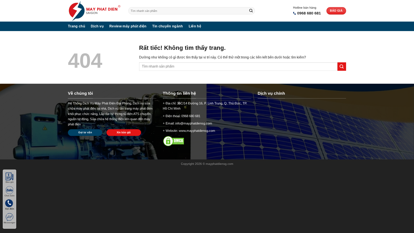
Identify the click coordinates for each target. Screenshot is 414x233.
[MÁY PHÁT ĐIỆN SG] (95, 10)
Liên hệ (195, 26)
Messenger (9, 222)
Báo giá (10, 182)
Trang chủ (76, 26)
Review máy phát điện (127, 26)
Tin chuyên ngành (167, 26)
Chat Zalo (9, 195)
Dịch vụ (97, 26)
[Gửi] (251, 10)
